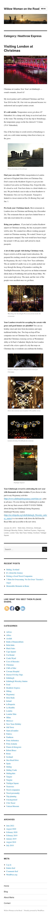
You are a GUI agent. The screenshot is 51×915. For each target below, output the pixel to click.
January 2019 (11, 838)
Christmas (29, 528)
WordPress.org (11, 874)
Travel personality (13, 793)
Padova (9, 734)
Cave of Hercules (12, 661)
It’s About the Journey (14, 573)
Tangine (9, 780)
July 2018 (10, 845)
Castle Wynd (11, 658)
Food (8, 684)
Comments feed (12, 871)
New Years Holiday (26, 533)
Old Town (10, 727)
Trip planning (11, 796)
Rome (8, 753)
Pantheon (9, 737)
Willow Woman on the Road (21, 9)
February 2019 (11, 835)
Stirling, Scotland (12, 569)
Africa (8, 635)
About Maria (9, 897)
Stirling (9, 766)
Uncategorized (11, 799)
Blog (6, 891)
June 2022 (10, 825)
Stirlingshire (10, 773)
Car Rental (10, 655)
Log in (8, 864)
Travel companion (13, 789)
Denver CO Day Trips (14, 674)
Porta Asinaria (11, 743)
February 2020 (11, 832)
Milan (8, 717)
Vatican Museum (12, 806)
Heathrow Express (30, 530)
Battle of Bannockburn (14, 641)
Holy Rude (10, 697)
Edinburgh (37, 528)
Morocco (9, 720)
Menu (43, 9)
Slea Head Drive (12, 760)
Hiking (9, 691)
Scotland (36, 533)
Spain (8, 763)
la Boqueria (10, 704)
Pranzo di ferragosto (13, 747)
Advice (9, 632)
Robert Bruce (11, 750)
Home (6, 885)
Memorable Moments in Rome (17, 586)
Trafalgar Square (12, 783)
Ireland (9, 701)
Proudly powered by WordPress (34, 910)
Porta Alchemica (12, 740)
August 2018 (11, 842)
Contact (7, 903)
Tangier (9, 776)
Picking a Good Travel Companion (19, 576)
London (6, 533)
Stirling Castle (11, 770)
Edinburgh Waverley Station (13, 530)
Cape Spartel (11, 651)
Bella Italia (21, 528)
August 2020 (11, 829)
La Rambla (10, 707)
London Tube (14, 533)
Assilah (9, 638)
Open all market (12, 730)
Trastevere (10, 786)
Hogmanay (41, 530)
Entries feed (10, 868)
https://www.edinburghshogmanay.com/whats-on (23, 498)
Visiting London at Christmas (18, 48)
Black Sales (10, 648)
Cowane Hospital (12, 671)
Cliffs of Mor (11, 668)
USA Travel (10, 803)
